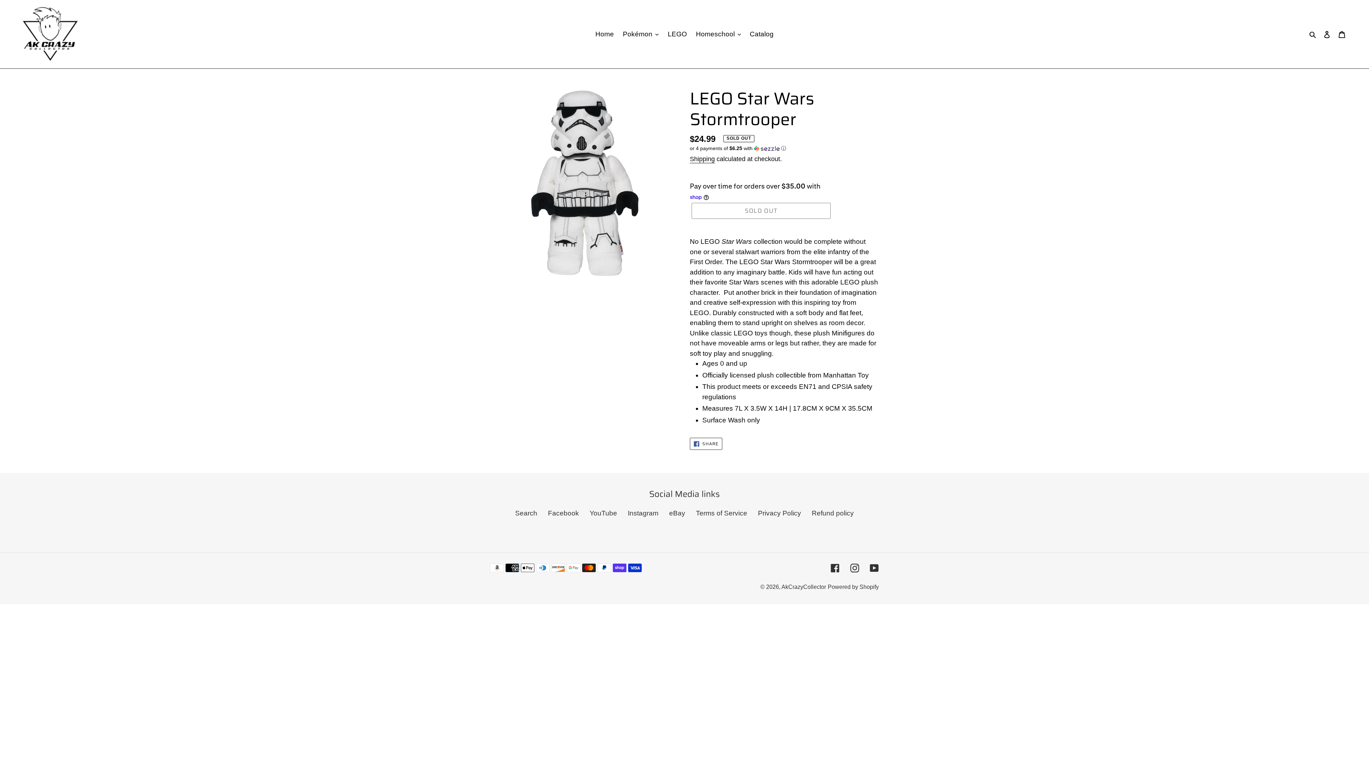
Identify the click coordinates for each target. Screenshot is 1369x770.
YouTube (603, 513)
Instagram (643, 513)
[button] (738, 148)
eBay (677, 513)
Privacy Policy (779, 513)
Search (526, 513)
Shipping (702, 159)
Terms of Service (721, 513)
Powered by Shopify (853, 587)
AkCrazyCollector (803, 587)
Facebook (563, 513)
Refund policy (833, 513)
